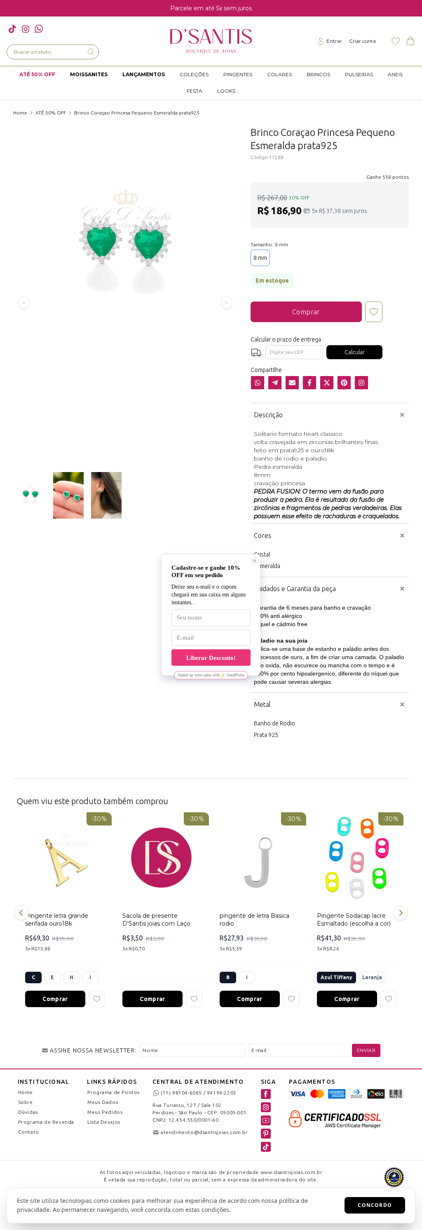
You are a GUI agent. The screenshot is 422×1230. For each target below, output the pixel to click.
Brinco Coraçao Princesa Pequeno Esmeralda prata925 (136, 112)
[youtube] (266, 1120)
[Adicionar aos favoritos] (97, 999)
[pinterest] (266, 1134)
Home (20, 112)
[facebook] (266, 1094)
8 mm (260, 258)
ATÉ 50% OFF (50, 112)
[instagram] (25, 29)
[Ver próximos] (399, 913)
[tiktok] (12, 29)
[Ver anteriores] (22, 913)
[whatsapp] (39, 29)
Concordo (375, 1205)
